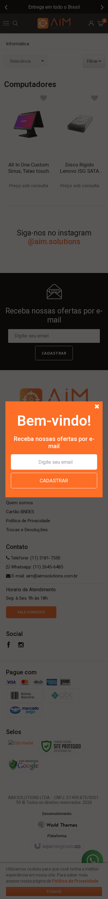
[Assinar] (54, 480)
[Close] (97, 406)
